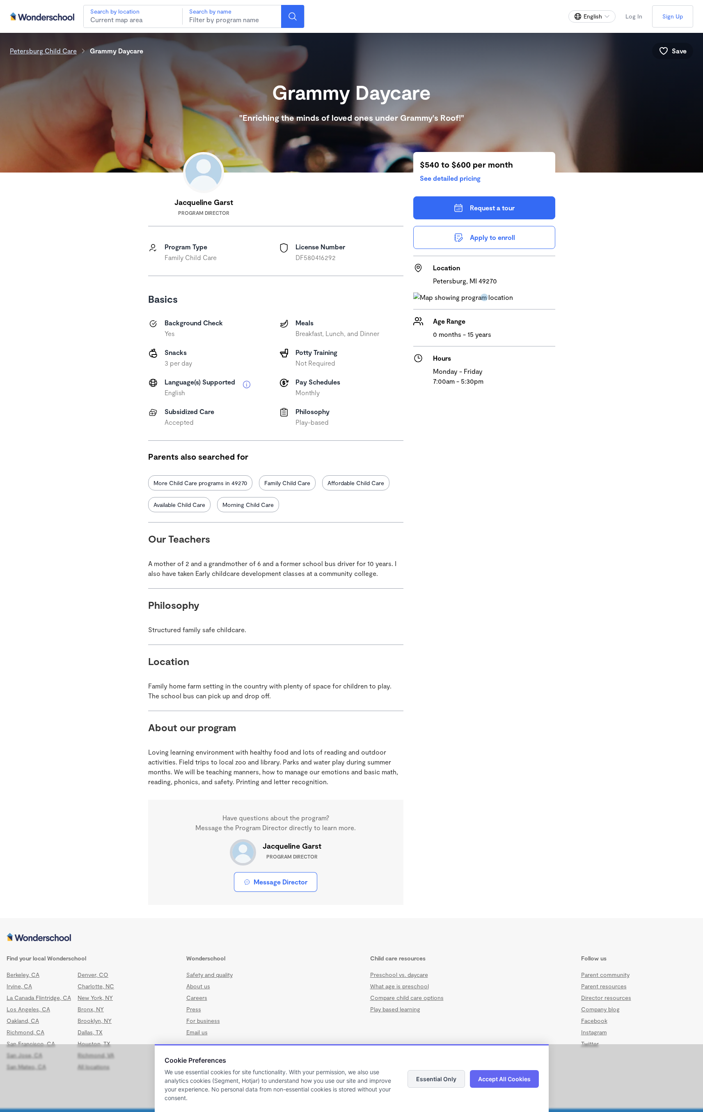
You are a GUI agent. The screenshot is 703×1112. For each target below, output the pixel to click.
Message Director (280, 882)
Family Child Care (287, 482)
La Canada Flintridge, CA (39, 997)
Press (193, 1009)
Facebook (594, 1020)
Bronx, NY (91, 1009)
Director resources (606, 997)
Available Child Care (179, 504)
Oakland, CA (23, 1020)
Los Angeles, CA (28, 1009)
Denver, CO (93, 974)
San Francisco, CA (31, 1043)
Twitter (590, 1043)
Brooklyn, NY (95, 1020)
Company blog (600, 1009)
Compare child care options (407, 997)
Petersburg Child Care (43, 51)
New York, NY (95, 997)
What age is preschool (399, 986)
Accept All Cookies (504, 1078)
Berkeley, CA (23, 974)
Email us (197, 1032)
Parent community (605, 974)
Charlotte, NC (96, 986)
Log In (633, 16)
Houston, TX (94, 1043)
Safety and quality (209, 974)
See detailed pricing (450, 178)
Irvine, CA (19, 986)
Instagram (594, 1032)
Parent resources (604, 986)
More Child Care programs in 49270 (200, 482)
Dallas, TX (90, 1032)
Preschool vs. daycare (399, 974)
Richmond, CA (25, 1032)
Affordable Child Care (355, 482)
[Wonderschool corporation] (351, 938)
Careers (196, 997)
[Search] (292, 16)
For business (203, 1020)
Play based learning (395, 1009)
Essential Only (436, 1078)
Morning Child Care (248, 504)
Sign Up (672, 16)
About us (198, 986)
